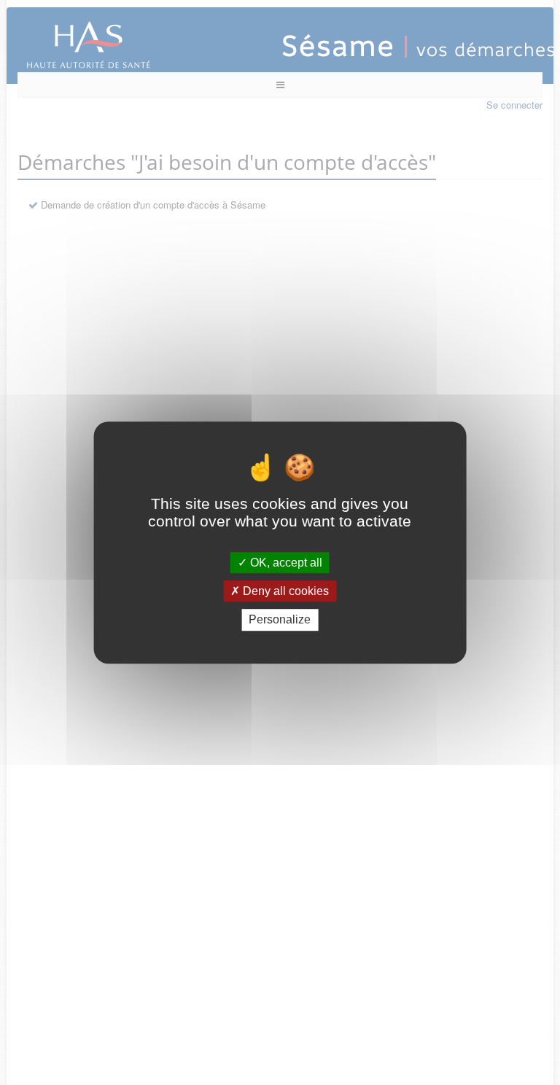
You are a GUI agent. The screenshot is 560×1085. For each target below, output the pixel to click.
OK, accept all (284, 562)
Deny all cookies (284, 591)
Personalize (280, 620)
